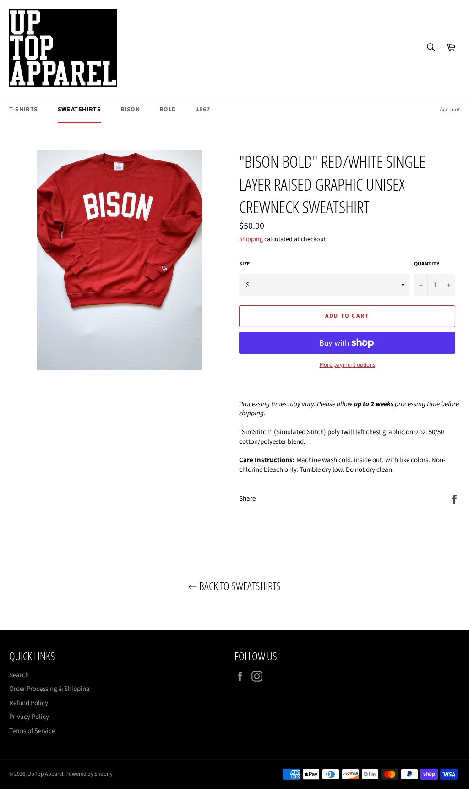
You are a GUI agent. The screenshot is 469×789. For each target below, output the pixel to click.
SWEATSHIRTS (79, 109)
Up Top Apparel (45, 774)
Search (19, 675)
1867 (203, 109)
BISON (130, 109)
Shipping (251, 239)
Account (450, 109)
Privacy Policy (29, 717)
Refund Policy (28, 703)
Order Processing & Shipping (49, 689)
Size (244, 264)
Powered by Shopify (89, 774)
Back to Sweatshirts (239, 585)
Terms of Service (32, 731)
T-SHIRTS (23, 109)
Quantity (426, 264)
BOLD (167, 109)
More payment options (347, 365)
